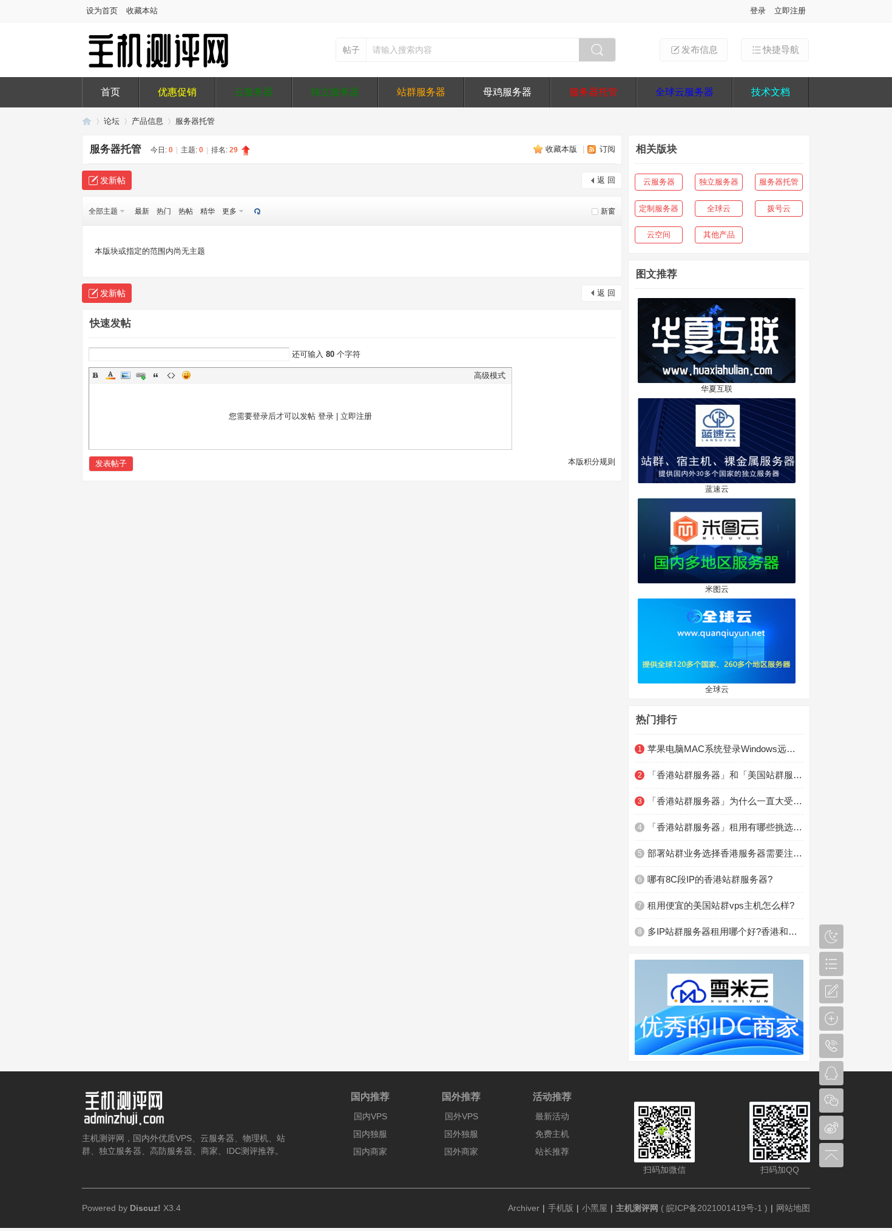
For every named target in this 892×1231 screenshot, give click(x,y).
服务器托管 (593, 92)
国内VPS (370, 1116)
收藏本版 (562, 149)
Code (171, 375)
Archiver (523, 1208)
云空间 (659, 234)
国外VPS (461, 1116)
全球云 (719, 208)
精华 (207, 211)
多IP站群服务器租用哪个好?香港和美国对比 (725, 931)
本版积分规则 (591, 461)
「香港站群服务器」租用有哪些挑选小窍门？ (725, 827)
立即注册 (790, 10)
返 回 (606, 180)
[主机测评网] (158, 65)
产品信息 (147, 121)
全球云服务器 (684, 92)
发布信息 (699, 49)
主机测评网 (87, 121)
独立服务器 (335, 92)
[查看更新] (256, 211)
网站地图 (793, 1208)
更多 (229, 211)
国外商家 (461, 1151)
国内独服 (370, 1134)
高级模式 (489, 375)
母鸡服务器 (507, 92)
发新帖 (113, 180)
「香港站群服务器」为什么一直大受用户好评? (725, 801)
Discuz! (145, 1208)
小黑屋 (594, 1208)
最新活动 (552, 1116)
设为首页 (102, 10)
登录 (758, 10)
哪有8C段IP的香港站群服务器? (709, 879)
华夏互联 (716, 388)
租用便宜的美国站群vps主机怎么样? (720, 905)
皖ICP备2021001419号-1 (714, 1208)
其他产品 (719, 234)
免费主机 (552, 1134)
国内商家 (370, 1151)
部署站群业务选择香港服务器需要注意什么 (725, 853)
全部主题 (103, 211)
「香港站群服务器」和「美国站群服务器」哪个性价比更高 (725, 775)
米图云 (717, 589)
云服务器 (253, 92)
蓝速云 (717, 488)
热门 (164, 211)
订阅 (607, 149)
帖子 (351, 50)
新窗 (608, 211)
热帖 (185, 211)
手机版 (560, 1208)
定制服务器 (658, 208)
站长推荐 (552, 1151)
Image (126, 375)
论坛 (112, 121)
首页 (110, 92)
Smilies (186, 375)
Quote (156, 375)
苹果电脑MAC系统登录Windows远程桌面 (725, 749)
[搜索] (597, 49)
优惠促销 (177, 92)
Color (110, 375)
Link (141, 375)
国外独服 (461, 1134)
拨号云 (779, 208)
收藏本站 (142, 10)
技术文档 (770, 92)
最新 (142, 211)
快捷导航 (781, 49)
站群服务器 (421, 92)
